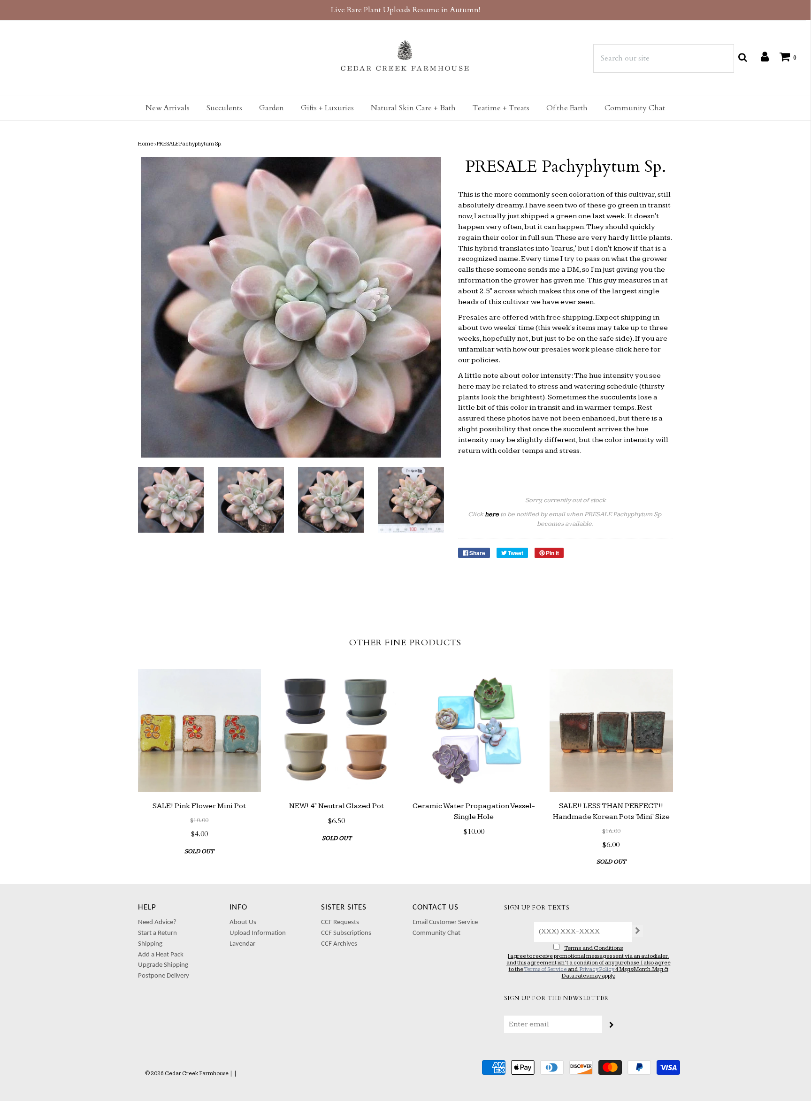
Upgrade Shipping (163, 965)
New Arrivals (167, 108)
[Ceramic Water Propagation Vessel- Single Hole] (474, 730)
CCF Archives (339, 944)
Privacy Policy (597, 969)
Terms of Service (545, 969)
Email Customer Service (445, 922)
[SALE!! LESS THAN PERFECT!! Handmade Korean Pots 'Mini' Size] (611, 730)
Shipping (150, 944)
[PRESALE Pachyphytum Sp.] (171, 500)
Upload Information (258, 933)
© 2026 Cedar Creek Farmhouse (187, 1073)
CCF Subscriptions (346, 933)
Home (145, 143)
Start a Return (157, 933)
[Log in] (760, 56)
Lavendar (242, 944)
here (641, 349)
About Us (243, 922)
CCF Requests (340, 922)
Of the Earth (567, 108)
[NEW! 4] (336, 730)
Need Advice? (157, 922)
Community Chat (634, 108)
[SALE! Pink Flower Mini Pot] (199, 730)
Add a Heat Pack (161, 954)
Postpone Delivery (163, 975)
